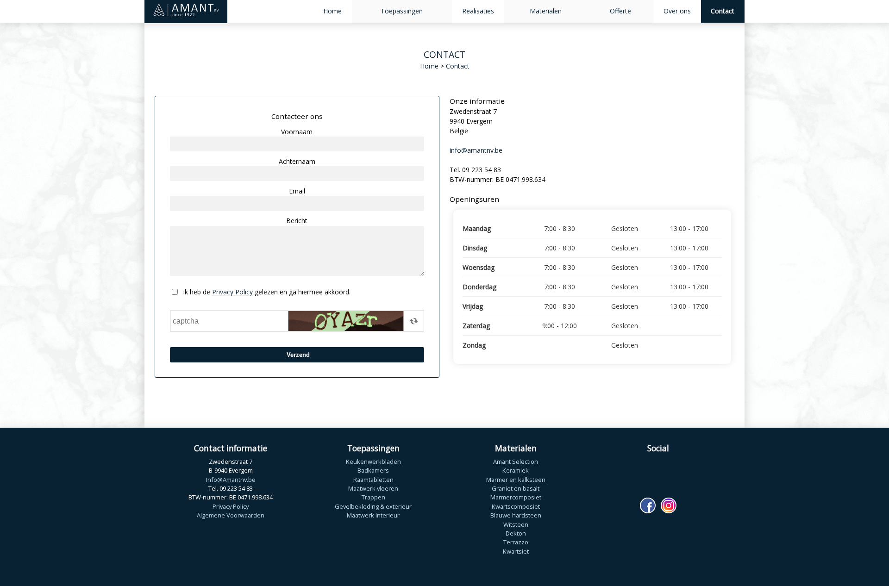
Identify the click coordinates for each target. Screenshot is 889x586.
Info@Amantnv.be (231, 479)
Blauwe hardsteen (515, 515)
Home (332, 10)
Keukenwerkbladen (373, 461)
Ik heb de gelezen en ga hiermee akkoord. (267, 291)
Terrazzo (515, 542)
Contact (722, 10)
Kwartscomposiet (516, 506)
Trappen (373, 497)
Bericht (296, 220)
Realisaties (478, 10)
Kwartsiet (516, 551)
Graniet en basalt (515, 488)
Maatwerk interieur (373, 515)
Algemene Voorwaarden (230, 515)
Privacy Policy (232, 291)
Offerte (620, 10)
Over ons (677, 10)
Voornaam (297, 131)
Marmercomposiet (515, 497)
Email (297, 191)
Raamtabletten (373, 479)
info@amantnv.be (476, 150)
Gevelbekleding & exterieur (373, 506)
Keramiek (515, 470)
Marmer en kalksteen (515, 479)
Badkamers (373, 470)
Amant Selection (515, 461)
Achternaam (297, 161)
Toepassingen (402, 10)
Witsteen (515, 524)
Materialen (546, 10)
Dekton (516, 533)
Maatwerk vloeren (373, 488)
